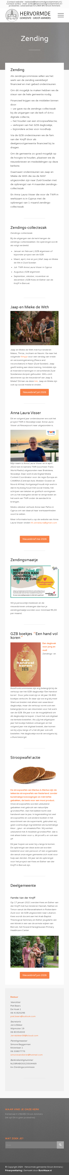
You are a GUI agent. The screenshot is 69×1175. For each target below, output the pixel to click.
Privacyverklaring (13, 1170)
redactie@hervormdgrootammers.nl (43, 2)
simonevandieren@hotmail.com (26, 1055)
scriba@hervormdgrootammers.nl (45, 4)
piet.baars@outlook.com (23, 1016)
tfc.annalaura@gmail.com (44, 522)
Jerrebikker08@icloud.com (24, 1035)
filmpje (24, 356)
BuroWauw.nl (45, 1170)
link (36, 381)
